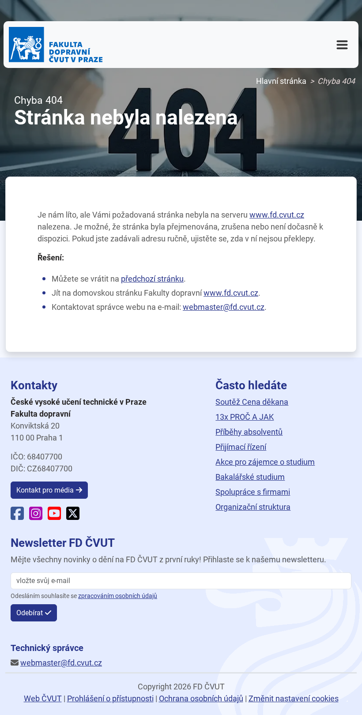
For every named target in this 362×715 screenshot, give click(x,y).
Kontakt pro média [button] (45, 490)
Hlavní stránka (281, 81)
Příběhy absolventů (249, 432)
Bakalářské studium (250, 477)
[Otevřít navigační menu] (342, 45)
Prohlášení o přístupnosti (110, 698)
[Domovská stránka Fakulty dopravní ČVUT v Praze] (55, 44)
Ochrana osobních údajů (201, 698)
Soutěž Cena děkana (251, 401)
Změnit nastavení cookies (294, 698)
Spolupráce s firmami (252, 492)
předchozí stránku (152, 278)
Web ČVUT (43, 698)
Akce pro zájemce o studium (265, 462)
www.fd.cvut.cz (276, 214)
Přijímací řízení (240, 447)
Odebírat (29, 613)
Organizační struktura (252, 507)
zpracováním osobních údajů (117, 596)
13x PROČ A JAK (244, 416)
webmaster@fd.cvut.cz (223, 307)
